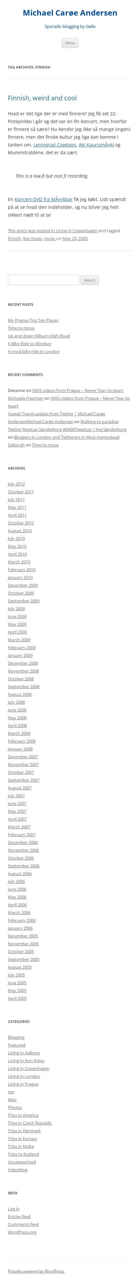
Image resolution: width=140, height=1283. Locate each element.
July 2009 (16, 608)
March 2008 (19, 733)
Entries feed (19, 1216)
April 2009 (17, 632)
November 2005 (23, 944)
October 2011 (21, 492)
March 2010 (19, 562)
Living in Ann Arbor (26, 1060)
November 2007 (23, 764)
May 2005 (17, 990)
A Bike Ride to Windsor (29, 343)
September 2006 (23, 866)
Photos (15, 1107)
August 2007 (20, 788)
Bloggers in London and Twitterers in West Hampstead (66, 437)
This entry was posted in (32, 230)
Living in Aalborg (24, 1053)
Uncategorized (22, 1162)
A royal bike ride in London (34, 351)
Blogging (16, 1037)
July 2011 (16, 499)
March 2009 (19, 640)
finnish (14, 238)
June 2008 (17, 710)
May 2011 (17, 507)
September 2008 (23, 686)
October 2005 (21, 951)
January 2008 (20, 749)
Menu (70, 42)
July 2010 (16, 538)
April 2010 (17, 554)
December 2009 (23, 585)
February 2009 (21, 647)
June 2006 (17, 889)
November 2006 (23, 850)
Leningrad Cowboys (55, 145)
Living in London (24, 1076)
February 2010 (21, 569)
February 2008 (21, 741)
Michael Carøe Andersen (70, 13)
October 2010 (21, 523)
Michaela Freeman (25, 398)
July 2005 (16, 975)
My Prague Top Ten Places (33, 320)
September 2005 (23, 959)
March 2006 (19, 912)
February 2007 (21, 834)
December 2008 (23, 663)
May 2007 (17, 811)
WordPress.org (22, 1232)
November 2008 (23, 671)
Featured (16, 1045)
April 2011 (17, 515)
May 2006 (17, 897)
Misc (12, 1099)
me (11, 1092)
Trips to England (23, 1154)
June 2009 (17, 616)
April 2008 (17, 725)
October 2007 (21, 772)
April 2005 (17, 998)
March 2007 (19, 827)
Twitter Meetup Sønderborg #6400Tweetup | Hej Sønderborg (67, 429)
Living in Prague (23, 1084)
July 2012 (16, 484)
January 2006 (20, 928)
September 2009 (23, 601)
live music (32, 238)
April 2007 (17, 819)
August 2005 (20, 967)
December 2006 (23, 842)
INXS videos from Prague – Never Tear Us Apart (77, 390)
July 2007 (16, 796)
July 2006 (16, 881)
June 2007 (17, 803)
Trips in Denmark (24, 1131)
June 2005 (17, 983)
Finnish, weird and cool (42, 98)
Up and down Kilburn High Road (39, 336)
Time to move (21, 328)
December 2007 (23, 757)
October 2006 (21, 858)
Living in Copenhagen (76, 230)
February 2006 (21, 920)
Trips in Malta (21, 1146)
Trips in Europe (22, 1138)
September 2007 (23, 780)
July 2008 (16, 702)
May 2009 (17, 624)
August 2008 (20, 694)
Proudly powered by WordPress (36, 1271)
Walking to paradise (99, 421)
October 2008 (21, 679)
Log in (14, 1209)
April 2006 (17, 905)
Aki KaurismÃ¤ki (96, 145)
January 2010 (20, 577)
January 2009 (20, 655)
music (49, 238)
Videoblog (17, 1170)
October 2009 (21, 593)
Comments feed (23, 1224)
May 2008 (17, 718)
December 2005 (23, 936)
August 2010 (20, 531)
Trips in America (23, 1115)
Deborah (16, 445)
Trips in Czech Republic (30, 1123)
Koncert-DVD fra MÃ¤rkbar (44, 199)
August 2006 (20, 873)
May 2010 (17, 546)
